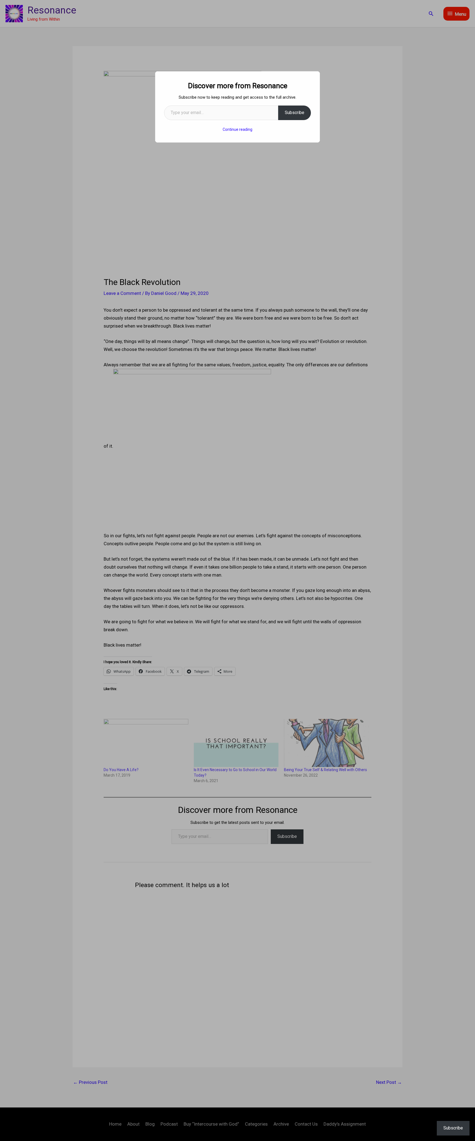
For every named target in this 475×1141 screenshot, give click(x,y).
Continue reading (237, 129)
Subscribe (294, 112)
